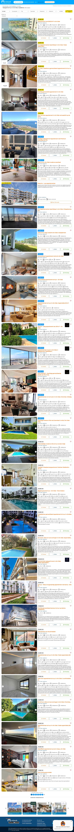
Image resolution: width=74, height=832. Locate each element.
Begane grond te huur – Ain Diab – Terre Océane (51, 490)
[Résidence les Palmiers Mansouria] (19, 803)
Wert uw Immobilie (18, 2)
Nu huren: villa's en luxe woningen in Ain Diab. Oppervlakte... (54, 537)
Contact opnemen (40, 821)
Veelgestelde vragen (41, 823)
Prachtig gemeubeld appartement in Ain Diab (50, 92)
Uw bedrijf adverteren (26, 821)
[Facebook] (53, 823)
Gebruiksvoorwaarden (41, 824)
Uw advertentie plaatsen (27, 820)
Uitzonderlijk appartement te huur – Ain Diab (50, 279)
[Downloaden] (13, 821)
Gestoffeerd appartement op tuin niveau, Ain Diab (51, 749)
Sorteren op (4, 14)
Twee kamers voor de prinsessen (47, 631)
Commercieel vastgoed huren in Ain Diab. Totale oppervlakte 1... (49, 562)
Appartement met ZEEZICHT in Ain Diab (49, 21)
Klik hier (9, 830)
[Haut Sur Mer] (49, 803)
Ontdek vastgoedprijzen (27, 823)
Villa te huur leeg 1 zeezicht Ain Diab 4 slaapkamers (52, 232)
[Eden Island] (63, 803)
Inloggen (41, 2)
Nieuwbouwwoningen (29, 2)
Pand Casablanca (13, 6)
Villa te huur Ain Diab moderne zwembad (49, 162)
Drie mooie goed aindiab (45, 772)
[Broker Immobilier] (33, 803)
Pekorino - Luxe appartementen (46, 183)
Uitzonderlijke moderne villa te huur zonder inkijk (51, 444)
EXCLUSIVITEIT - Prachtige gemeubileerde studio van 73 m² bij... (49, 374)
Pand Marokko (6, 6)
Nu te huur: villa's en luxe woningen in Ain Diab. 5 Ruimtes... (54, 702)
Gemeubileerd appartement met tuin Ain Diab (50, 256)
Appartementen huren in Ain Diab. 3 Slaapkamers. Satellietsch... (48, 350)
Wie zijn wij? (39, 820)
